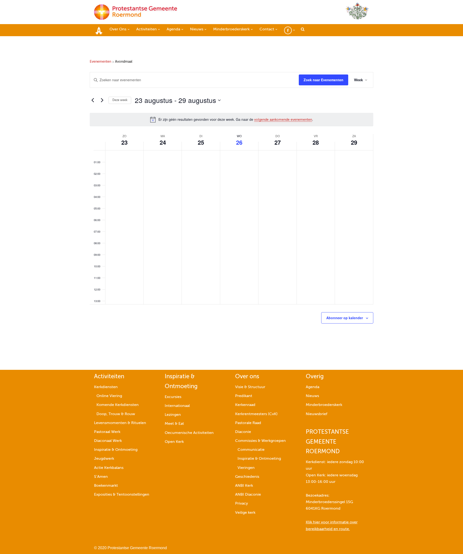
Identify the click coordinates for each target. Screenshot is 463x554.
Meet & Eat (174, 424)
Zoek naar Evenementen (323, 79)
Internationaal (177, 406)
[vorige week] (92, 100)
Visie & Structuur (250, 387)
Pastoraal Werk (107, 432)
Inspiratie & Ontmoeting (115, 450)
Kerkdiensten (106, 387)
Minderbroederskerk (324, 405)
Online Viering (109, 396)
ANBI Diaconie (248, 495)
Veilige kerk (245, 513)
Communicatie (251, 450)
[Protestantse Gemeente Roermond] (135, 12)
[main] (231, 203)
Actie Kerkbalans (108, 468)
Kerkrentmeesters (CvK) (256, 414)
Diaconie (243, 432)
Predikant (243, 396)
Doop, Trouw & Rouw (115, 414)
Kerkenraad (245, 405)
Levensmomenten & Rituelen (120, 423)
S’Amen (101, 477)
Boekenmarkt (106, 486)
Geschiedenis (247, 477)
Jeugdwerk (104, 459)
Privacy (241, 504)
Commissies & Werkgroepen (260, 441)
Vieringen (246, 468)
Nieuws (312, 396)
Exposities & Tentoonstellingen (121, 495)
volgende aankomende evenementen (283, 120)
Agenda (312, 387)
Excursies (173, 397)
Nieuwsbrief (316, 414)
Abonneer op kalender (344, 317)
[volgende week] (102, 100)
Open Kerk (174, 442)
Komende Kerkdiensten (117, 405)
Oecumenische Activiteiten (189, 433)
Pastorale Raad (248, 423)
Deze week (119, 100)
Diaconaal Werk (108, 441)
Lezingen (173, 415)
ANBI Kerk (244, 486)
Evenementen (100, 61)
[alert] (231, 120)
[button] (128, 29)
